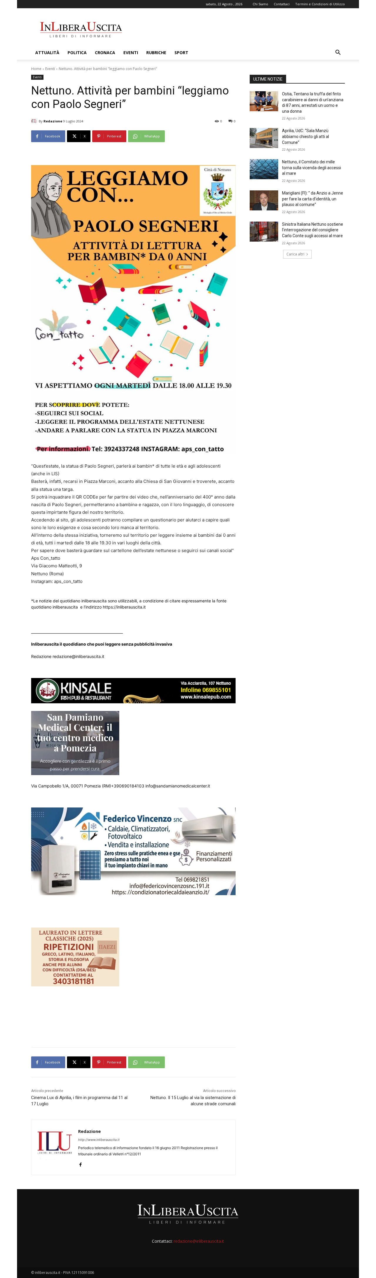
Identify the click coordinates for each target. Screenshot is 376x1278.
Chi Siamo (260, 4)
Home (36, 68)
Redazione (52, 121)
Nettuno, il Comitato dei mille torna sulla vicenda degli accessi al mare (311, 167)
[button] (338, 53)
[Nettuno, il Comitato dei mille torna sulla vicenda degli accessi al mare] (264, 169)
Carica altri (295, 254)
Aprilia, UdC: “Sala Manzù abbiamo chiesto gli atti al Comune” (305, 136)
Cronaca (105, 52)
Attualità (47, 52)
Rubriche (156, 52)
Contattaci (282, 4)
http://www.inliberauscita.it (99, 1140)
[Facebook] (80, 1163)
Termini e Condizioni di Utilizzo (320, 4)
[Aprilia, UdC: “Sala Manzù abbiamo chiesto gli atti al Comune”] (264, 138)
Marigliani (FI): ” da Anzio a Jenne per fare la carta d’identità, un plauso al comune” (312, 199)
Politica (77, 52)
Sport (181, 52)
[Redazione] (35, 121)
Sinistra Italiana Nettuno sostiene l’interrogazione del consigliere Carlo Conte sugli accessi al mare (312, 230)
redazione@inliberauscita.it (199, 1241)
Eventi (130, 52)
